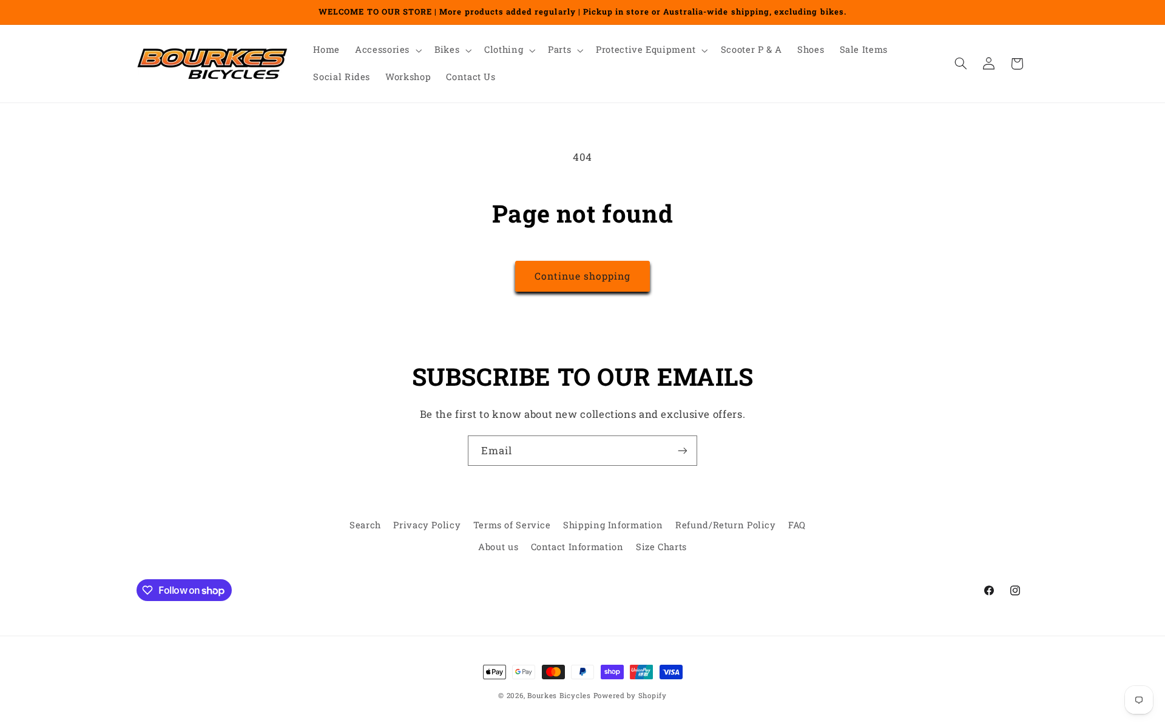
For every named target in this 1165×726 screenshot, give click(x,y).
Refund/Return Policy (725, 525)
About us (498, 547)
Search (365, 525)
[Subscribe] (683, 450)
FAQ (797, 525)
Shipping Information (613, 525)
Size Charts (661, 547)
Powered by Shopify (630, 695)
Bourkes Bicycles (559, 695)
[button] (387, 50)
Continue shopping (583, 275)
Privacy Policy (427, 525)
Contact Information (577, 547)
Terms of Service (512, 525)
